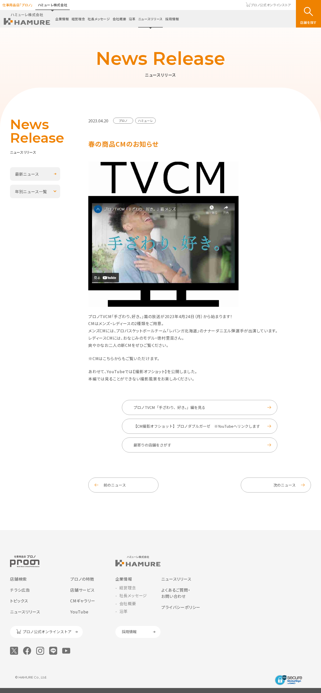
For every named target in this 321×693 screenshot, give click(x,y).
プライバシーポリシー (180, 607)
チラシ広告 (20, 590)
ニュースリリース (150, 19)
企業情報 (62, 19)
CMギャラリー (82, 601)
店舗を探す (308, 22)
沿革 (132, 19)
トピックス (19, 601)
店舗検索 (18, 579)
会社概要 (119, 19)
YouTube (79, 612)
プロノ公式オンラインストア (271, 5)
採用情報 (172, 19)
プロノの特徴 (82, 579)
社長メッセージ (99, 19)
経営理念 (78, 19)
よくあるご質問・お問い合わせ (175, 593)
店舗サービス (82, 590)
